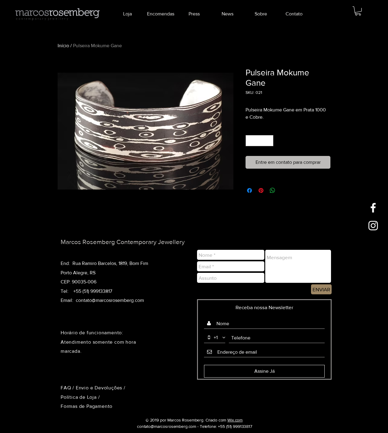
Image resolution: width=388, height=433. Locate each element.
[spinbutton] (259, 140)
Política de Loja (79, 397)
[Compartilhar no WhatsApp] (272, 190)
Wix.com (234, 420)
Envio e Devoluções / (100, 387)
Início (63, 45)
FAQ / (68, 387)
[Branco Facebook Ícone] (373, 207)
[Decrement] (250, 140)
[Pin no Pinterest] (261, 190)
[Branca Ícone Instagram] (373, 225)
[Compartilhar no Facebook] (249, 190)
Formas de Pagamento (86, 406)
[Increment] (269, 140)
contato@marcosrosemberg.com (110, 300)
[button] (358, 10)
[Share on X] (284, 190)
